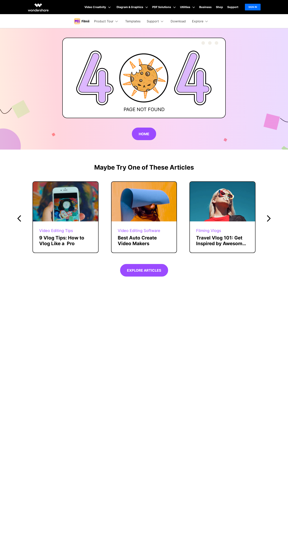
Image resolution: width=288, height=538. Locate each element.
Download (178, 21)
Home (144, 134)
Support (232, 7)
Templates (132, 21)
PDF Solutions (162, 7)
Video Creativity (95, 7)
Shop (219, 7)
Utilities (185, 7)
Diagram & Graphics (130, 7)
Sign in (252, 6)
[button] (19, 218)
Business (205, 7)
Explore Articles (144, 270)
